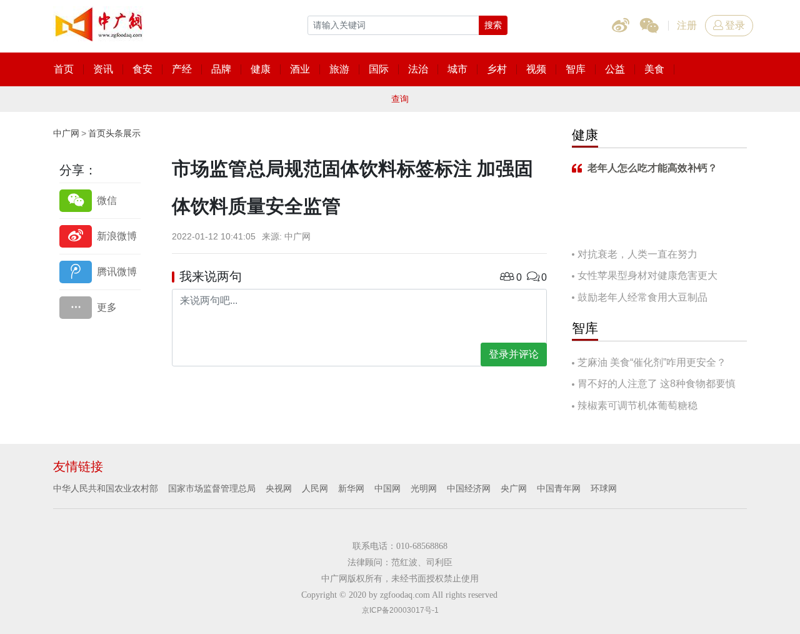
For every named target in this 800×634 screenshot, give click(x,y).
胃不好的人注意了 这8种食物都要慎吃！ (654, 384)
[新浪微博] (100, 236)
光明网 (424, 488)
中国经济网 (469, 488)
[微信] (100, 200)
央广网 (514, 488)
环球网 (604, 488)
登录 (735, 25)
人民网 (315, 488)
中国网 (387, 488)
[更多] (100, 307)
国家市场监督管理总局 (212, 488)
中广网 (66, 133)
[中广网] (100, 22)
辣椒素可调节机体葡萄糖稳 (638, 405)
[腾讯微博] (100, 271)
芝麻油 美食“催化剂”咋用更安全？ (652, 362)
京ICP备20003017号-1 (400, 610)
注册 (687, 25)
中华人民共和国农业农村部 (105, 488)
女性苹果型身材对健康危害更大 (648, 275)
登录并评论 (514, 354)
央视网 (279, 488)
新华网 (351, 488)
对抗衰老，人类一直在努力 (638, 254)
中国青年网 (559, 488)
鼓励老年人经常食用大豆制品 (643, 297)
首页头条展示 (114, 133)
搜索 (493, 25)
